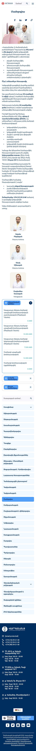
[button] (18, 407)
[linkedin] (23, 725)
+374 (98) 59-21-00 (12, 645)
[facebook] (7, 725)
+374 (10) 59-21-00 (12, 640)
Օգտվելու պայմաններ (12, 741)
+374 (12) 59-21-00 (12, 642)
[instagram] (18, 725)
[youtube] (28, 725)
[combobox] (20, 3)
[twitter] (13, 725)
